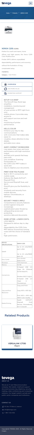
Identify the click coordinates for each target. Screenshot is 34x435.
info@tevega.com (10, 409)
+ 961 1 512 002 (9, 412)
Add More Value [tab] (13, 88)
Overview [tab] (12, 84)
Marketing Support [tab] (15, 93)
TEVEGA (12, 429)
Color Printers (12, 74)
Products (14, 13)
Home (8, 13)
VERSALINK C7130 (17, 343)
